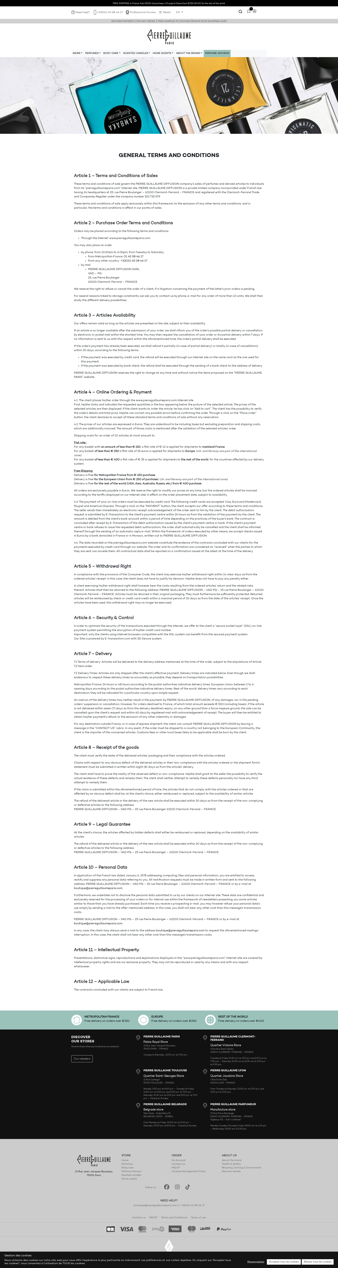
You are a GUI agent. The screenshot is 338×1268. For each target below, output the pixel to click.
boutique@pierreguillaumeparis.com (98, 888)
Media (167, 12)
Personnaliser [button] (255, 1262)
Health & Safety (231, 1164)
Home (125, 1160)
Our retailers (82, 1059)
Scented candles (131, 1175)
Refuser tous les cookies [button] (317, 1262)
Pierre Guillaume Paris (169, 36)
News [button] (76, 53)
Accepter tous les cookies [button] (284, 1262)
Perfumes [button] (92, 53)
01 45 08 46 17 (133, 256)
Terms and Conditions (174, 1218)
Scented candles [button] (135, 53)
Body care (127, 1168)
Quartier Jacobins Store (226, 1076)
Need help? (83, 12)
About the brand (232, 1160)
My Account (179, 1160)
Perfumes (127, 1164)
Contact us (178, 1164)
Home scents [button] (162, 53)
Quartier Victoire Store (225, 1045)
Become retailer (231, 1171)
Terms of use (198, 1218)
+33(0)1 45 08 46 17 (110, 12)
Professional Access (143, 12)
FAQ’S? (176, 1168)
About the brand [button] (188, 53)
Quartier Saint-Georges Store (163, 1076)
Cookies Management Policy (189, 1171)
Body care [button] (110, 53)
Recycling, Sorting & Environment (241, 1168)
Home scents (129, 1179)
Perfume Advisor (217, 53)
